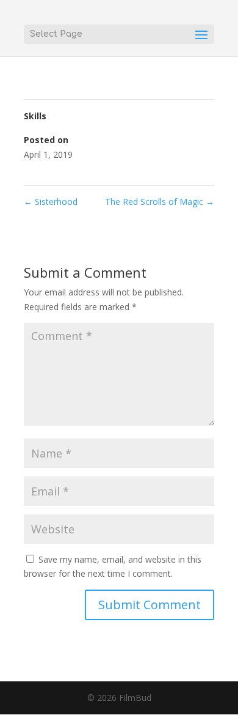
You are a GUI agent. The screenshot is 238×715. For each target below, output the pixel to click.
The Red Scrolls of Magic (159, 201)
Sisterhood (51, 201)
